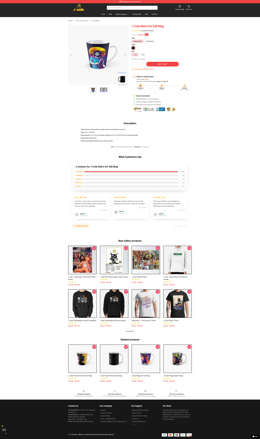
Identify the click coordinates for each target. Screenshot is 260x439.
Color (133, 44)
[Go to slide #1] (93, 89)
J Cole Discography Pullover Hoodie (113, 321)
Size (133, 51)
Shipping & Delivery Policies (140, 410)
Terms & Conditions (106, 413)
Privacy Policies (105, 416)
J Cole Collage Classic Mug (173, 376)
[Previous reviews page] (176, 226)
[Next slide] (125, 55)
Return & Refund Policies (139, 416)
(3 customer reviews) (147, 31)
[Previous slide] (71, 55)
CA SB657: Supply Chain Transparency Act (113, 421)
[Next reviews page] (186, 226)
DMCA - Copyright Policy (108, 418)
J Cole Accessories (81, 21)
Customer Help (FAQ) (138, 421)
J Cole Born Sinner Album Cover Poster (114, 277)
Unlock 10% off (4, 430)
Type (133, 38)
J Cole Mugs (95, 21)
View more (130, 331)
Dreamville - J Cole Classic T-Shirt (143, 321)
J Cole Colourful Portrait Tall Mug (80, 376)
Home (70, 21)
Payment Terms (137, 413)
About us (103, 410)
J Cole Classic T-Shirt (170, 321)
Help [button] (256, 436)
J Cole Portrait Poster (139, 277)
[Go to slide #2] (103, 89)
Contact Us (135, 418)
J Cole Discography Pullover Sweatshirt (82, 321)
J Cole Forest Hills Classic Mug (111, 376)
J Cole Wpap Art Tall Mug (141, 376)
